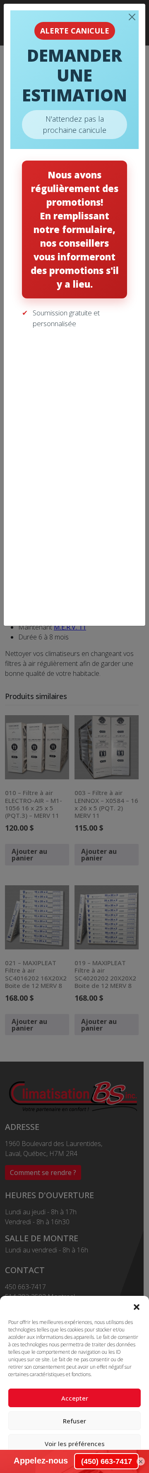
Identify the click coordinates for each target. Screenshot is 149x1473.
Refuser (74, 1421)
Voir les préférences (75, 1443)
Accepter (74, 1398)
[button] (136, 1306)
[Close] (132, 17)
